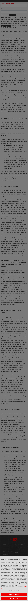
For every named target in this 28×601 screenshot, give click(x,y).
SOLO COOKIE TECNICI (14, 594)
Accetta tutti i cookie (14, 598)
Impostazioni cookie (14, 590)
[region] (14, 578)
